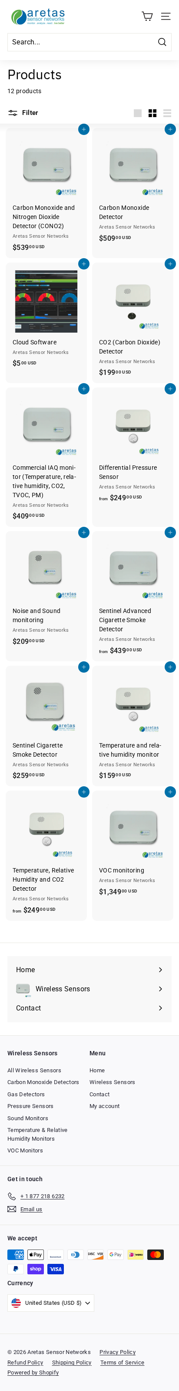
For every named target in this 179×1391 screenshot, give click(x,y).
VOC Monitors (25, 1150)
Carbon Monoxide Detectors (43, 1082)
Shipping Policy (72, 1362)
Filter (29, 113)
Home (97, 1070)
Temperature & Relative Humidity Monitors (37, 1134)
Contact (99, 1094)
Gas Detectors (26, 1094)
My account (105, 1106)
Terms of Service (122, 1362)
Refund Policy (25, 1362)
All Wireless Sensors (34, 1070)
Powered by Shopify (33, 1372)
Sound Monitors (27, 1118)
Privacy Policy (117, 1352)
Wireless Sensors (113, 1082)
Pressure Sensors (30, 1106)
